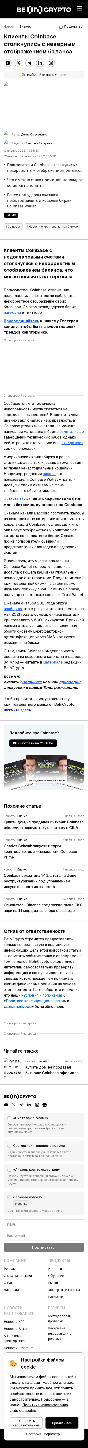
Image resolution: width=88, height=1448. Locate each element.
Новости (11, 26)
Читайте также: (18, 499)
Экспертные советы (64, 1289)
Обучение (56, 1275)
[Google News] (44, 1105)
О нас (8, 1282)
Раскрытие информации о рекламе (60, 1333)
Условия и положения (42, 995)
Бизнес (25, 26)
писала (49, 473)
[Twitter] (19, 63)
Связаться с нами (18, 1275)
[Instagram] (51, 63)
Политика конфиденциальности (35, 1000)
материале (53, 662)
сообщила (13, 608)
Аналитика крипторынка (14, 1338)
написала (12, 312)
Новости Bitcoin (16, 1328)
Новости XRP (14, 1321)
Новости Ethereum (19, 1348)
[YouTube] (8, 63)
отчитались (70, 431)
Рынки (53, 1282)
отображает (72, 442)
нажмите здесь (17, 710)
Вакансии (11, 1289)
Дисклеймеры (19, 1006)
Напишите (32, 681)
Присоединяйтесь (21, 321)
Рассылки (55, 1296)
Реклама (10, 1268)
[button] (44, 1125)
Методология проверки (59, 1318)
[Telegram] (29, 63)
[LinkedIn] (40, 63)
